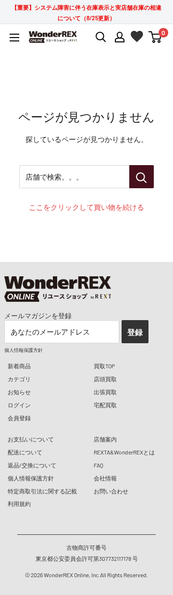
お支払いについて (31, 439)
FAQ (98, 465)
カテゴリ (19, 378)
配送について (25, 452)
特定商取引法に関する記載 (42, 491)
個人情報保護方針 (31, 478)
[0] (155, 37)
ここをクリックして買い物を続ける (86, 207)
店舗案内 (105, 439)
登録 (135, 331)
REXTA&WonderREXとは (124, 452)
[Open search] (101, 37)
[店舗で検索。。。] (141, 176)
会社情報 (105, 478)
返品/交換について (32, 465)
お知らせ (19, 391)
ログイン (19, 404)
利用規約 (19, 503)
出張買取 (105, 391)
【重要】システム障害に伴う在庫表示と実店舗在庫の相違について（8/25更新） (86, 12)
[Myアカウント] (119, 37)
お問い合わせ (111, 491)
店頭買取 (105, 378)
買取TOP (104, 365)
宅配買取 (105, 404)
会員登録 (19, 417)
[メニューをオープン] (14, 37)
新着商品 (19, 365)
